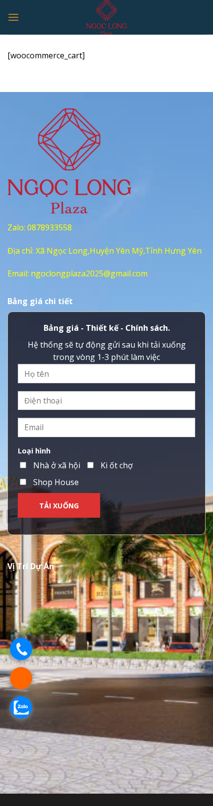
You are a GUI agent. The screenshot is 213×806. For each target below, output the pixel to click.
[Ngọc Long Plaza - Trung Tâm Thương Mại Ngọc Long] (106, 17)
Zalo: (17, 227)
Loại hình (34, 450)
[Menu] (13, 17)
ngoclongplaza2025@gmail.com (89, 273)
